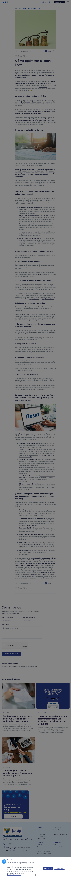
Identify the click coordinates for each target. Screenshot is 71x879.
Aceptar (47, 868)
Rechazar (59, 868)
